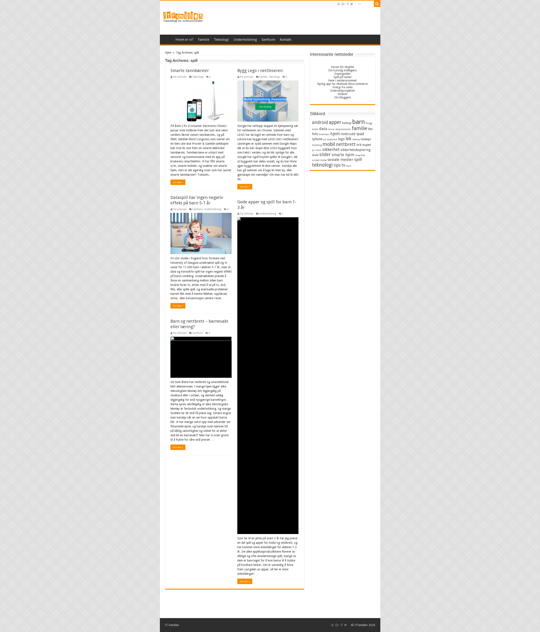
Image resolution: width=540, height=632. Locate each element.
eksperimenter (343, 129)
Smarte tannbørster (189, 70)
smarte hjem (343, 154)
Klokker (342, 94)
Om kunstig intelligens (342, 70)
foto (315, 134)
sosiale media (319, 160)
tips (337, 165)
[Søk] (377, 4)
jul (324, 139)
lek (348, 138)
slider (325, 154)
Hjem (167, 39)
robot (318, 150)
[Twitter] (352, 4)
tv (343, 165)
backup (346, 123)
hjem (335, 133)
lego (341, 139)
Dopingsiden (342, 73)
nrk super (363, 145)
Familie (203, 40)
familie (359, 128)
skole (315, 155)
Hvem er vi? (184, 40)
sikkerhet (331, 149)
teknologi (322, 165)
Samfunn (268, 40)
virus (348, 165)
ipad (360, 134)
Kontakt (285, 40)
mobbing (317, 145)
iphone (317, 139)
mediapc (366, 139)
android (320, 122)
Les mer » (178, 182)
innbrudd (348, 134)
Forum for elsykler (342, 67)
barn (358, 121)
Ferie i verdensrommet (342, 80)
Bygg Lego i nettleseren (260, 70)
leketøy (356, 139)
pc (313, 150)
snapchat (360, 155)
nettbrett (346, 144)
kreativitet (332, 139)
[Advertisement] (300, 20)
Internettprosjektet (342, 90)
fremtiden (324, 134)
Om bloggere (342, 97)
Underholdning (245, 40)
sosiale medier (340, 159)
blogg (369, 123)
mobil (329, 144)
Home (299, 39)
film (370, 129)
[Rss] (338, 4)
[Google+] (343, 4)
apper (335, 122)
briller (315, 129)
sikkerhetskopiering (355, 150)
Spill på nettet (342, 77)
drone (331, 129)
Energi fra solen (342, 87)
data (323, 128)
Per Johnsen (179, 76)
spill (358, 159)
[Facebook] (348, 4)
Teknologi (221, 40)
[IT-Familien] (183, 17)
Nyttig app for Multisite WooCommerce (342, 84)
